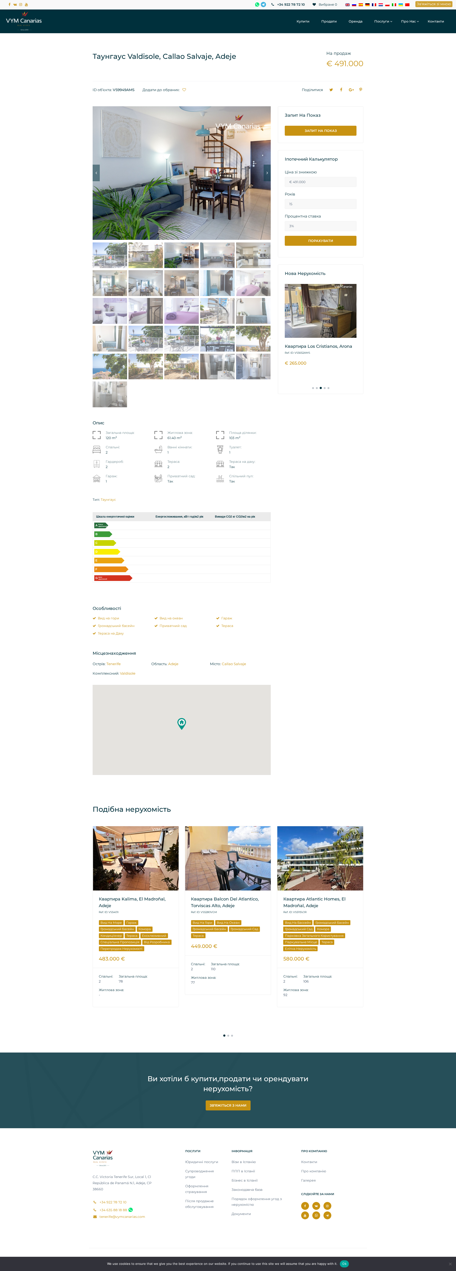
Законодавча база (247, 1190)
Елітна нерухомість (208, 949)
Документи (241, 1214)
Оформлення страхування (196, 1189)
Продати (329, 21)
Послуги (381, 21)
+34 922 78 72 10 (290, 4)
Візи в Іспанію (244, 1162)
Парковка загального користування (222, 935)
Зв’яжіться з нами (228, 1105)
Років (290, 194)
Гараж (226, 618)
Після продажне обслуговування (199, 1204)
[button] (182, 724)
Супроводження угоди (199, 1174)
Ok (344, 1264)
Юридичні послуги (201, 1162)
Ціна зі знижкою (301, 172)
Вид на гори (108, 618)
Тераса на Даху (111, 633)
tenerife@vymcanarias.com (122, 1217)
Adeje (173, 664)
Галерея (308, 1180)
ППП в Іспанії (243, 1171)
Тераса (227, 626)
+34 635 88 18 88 (113, 1210)
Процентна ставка (303, 216)
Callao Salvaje (234, 664)
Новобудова (295, 949)
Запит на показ (321, 131)
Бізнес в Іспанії (245, 1180)
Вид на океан (171, 618)
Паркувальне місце (209, 942)
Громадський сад (152, 929)
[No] (450, 1264)
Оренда (355, 21)
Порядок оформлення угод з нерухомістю (257, 1202)
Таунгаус (108, 499)
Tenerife (113, 664)
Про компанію (313, 1171)
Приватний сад (173, 626)
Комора (231, 929)
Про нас (408, 21)
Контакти (436, 21)
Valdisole (127, 673)
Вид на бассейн (205, 922)
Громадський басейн (116, 626)
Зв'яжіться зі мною (434, 4)
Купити (303, 21)
